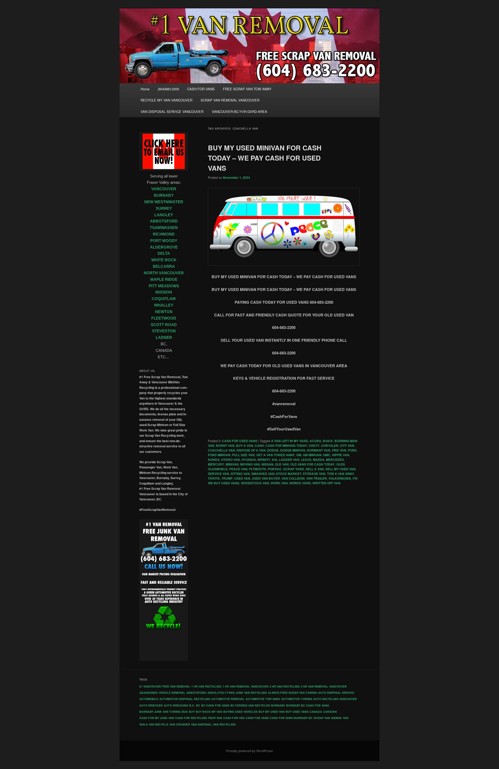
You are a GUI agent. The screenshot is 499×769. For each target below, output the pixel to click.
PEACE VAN (238, 469)
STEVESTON (164, 331)
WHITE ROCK (163, 260)
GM (298, 455)
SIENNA (336, 718)
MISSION (163, 292)
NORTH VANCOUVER (164, 273)
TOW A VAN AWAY (340, 473)
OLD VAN (282, 464)
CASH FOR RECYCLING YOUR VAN (198, 718)
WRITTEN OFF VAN (326, 483)
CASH (259, 445)
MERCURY (216, 464)
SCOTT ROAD (164, 325)
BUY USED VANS (297, 712)
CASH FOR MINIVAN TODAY (286, 445)
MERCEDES (335, 459)
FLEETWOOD (163, 318)
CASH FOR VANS (201, 88)
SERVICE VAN (218, 473)
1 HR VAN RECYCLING (206, 686)
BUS (185, 712)
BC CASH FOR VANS (215, 705)
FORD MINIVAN (219, 455)
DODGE (273, 450)
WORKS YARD (300, 483)
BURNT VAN (225, 445)
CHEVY (313, 445)
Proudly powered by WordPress (249, 750)
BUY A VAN (244, 445)
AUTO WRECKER (151, 705)
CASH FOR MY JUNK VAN (156, 718)
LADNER (164, 337)
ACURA (315, 440)
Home (145, 88)
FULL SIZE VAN (243, 455)
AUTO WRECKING (176, 705)
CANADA (316, 712)
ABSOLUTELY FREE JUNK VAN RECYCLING (237, 693)
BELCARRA (164, 266)
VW (354, 478)
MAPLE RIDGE (164, 279)
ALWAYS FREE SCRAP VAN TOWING (292, 693)
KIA (274, 459)
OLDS (340, 464)
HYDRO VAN (230, 459)
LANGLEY (163, 215)
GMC (326, 455)
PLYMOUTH (257, 469)
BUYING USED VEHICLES (240, 712)
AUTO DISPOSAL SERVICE (336, 693)
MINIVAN (232, 464)
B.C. (192, 705)
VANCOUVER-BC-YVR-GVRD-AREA (239, 111)
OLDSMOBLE (218, 469)
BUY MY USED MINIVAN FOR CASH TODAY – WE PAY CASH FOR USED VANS (264, 158)
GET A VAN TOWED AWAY (275, 455)
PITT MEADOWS (164, 286)
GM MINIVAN (312, 455)
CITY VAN (347, 445)
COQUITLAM (164, 299)
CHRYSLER (329, 445)
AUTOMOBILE (148, 699)
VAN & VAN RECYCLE (153, 724)
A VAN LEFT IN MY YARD (289, 440)
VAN (346, 718)
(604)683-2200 (168, 88)
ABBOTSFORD (164, 221)
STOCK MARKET (288, 473)
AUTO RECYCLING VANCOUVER (335, 699)
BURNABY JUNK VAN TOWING (160, 712)
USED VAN (242, 478)
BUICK (328, 440)
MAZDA (318, 459)
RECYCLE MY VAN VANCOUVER (166, 100)
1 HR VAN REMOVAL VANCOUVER (245, 686)
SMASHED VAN (262, 473)
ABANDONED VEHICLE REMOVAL (162, 693)
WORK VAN (279, 483)
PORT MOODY (163, 241)
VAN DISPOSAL (201, 724)
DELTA (163, 253)
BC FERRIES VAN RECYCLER (250, 705)
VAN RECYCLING (224, 724)
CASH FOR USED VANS (239, 440)
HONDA (214, 459)
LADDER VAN (289, 459)
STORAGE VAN (314, 473)
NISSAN (267, 464)
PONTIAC (275, 469)
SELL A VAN (315, 469)
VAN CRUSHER (179, 724)
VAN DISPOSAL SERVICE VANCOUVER (172, 111)
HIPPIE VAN (340, 455)
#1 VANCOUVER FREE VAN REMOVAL (164, 686)
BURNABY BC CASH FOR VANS (307, 705)
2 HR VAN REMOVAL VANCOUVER (324, 686)
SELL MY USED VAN (340, 469)
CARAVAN (330, 712)
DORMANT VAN (318, 450)
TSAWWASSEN (164, 228)
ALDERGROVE (164, 247)
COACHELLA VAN (221, 450)
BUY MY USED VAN (272, 712)
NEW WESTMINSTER (163, 202)
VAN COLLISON (293, 478)
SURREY (164, 208)
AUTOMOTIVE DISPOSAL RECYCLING (184, 699)
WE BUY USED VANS (223, 483)
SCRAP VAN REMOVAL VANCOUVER (230, 100)
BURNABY (164, 195)
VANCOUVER (163, 189)
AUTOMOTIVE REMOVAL (228, 699)
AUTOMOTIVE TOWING (296, 699)
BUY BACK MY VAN (209, 712)
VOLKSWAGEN (340, 478)
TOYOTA (214, 478)
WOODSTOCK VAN (255, 483)
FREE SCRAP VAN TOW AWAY (247, 88)
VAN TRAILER (316, 478)
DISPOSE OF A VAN (251, 450)
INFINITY (264, 459)
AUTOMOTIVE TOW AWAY (263, 699)
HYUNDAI (248, 459)
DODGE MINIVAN (292, 450)
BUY (192, 712)
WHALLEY (163, 305)
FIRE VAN (339, 450)
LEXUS (306, 459)
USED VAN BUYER (266, 478)
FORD (352, 450)
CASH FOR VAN (234, 718)
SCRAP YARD (293, 469)
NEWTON (164, 312)
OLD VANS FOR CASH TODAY (312, 464)
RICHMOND (164, 234)
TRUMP (227, 478)
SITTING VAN (240, 473)
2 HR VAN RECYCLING (285, 686)
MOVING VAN (250, 464)
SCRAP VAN (322, 718)
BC (198, 705)
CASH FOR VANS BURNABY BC (291, 718)
